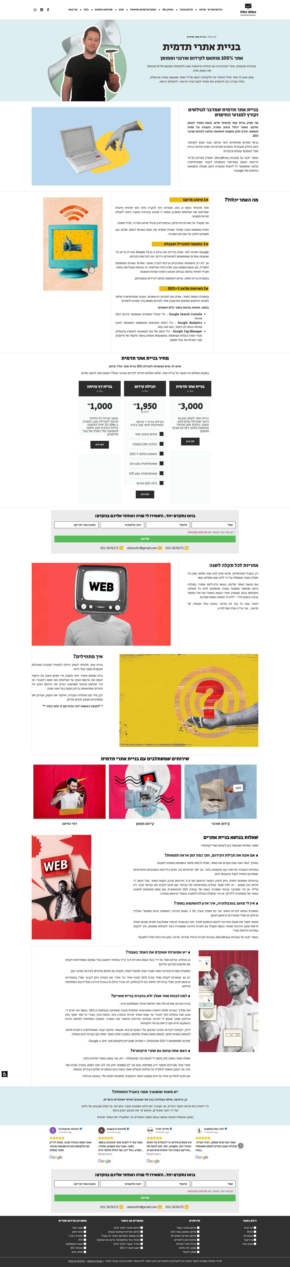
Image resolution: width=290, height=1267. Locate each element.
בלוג (86, 9)
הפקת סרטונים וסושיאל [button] (143, 9)
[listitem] (48, 9)
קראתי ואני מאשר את (210, 532)
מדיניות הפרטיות (197, 532)
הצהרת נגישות (94, 1261)
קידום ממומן (145, 823)
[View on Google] (53, 1130)
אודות (202, 9)
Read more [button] (105, 1154)
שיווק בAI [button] (167, 9)
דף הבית (212, 36)
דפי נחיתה (69, 823)
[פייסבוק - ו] (48, 9)
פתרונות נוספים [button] (103, 9)
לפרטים (190, 441)
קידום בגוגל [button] (186, 9)
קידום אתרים (215, 9)
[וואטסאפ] (35, 9)
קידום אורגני (220, 823)
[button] (49, 1145)
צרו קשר (72, 9)
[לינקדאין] (41, 9)
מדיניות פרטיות (76, 1261)
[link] (248, 9)
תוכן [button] (121, 9)
